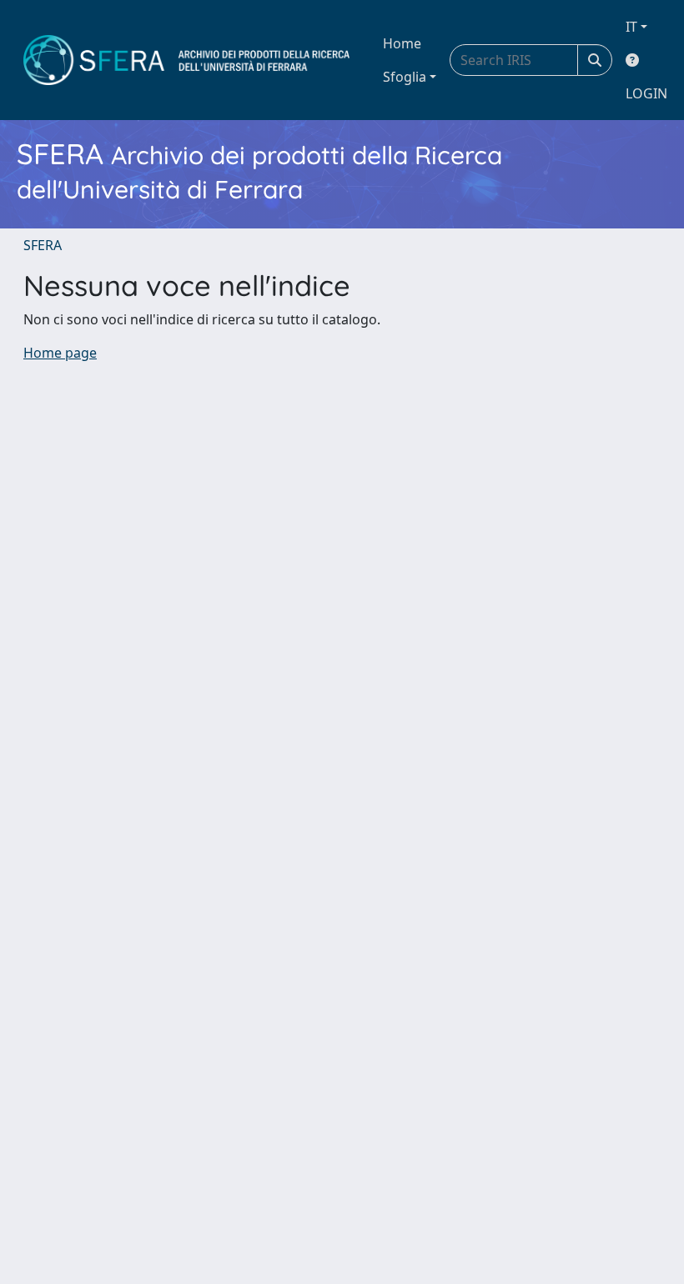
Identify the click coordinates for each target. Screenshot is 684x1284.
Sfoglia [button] (404, 77)
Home (402, 43)
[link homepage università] (186, 60)
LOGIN (646, 93)
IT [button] (631, 27)
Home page (60, 353)
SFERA (42, 245)
